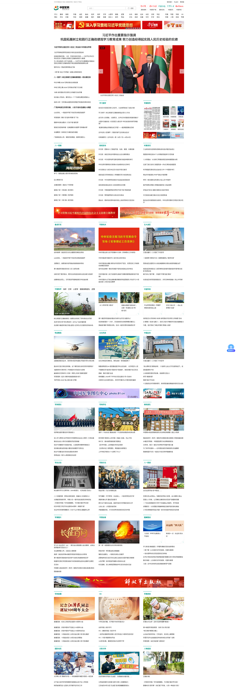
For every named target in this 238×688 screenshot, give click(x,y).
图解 (98, 17)
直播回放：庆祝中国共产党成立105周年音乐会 (69, 631)
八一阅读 (147, 462)
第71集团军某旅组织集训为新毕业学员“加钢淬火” (115, 318)
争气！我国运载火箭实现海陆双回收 (66, 173)
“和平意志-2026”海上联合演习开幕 (65, 380)
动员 (147, 14)
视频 (80, 17)
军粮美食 (147, 594)
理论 (55, 17)
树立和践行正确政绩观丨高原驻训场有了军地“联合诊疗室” (73, 318)
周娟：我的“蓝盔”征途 (106, 373)
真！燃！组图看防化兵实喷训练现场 (110, 545)
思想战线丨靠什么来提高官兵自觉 (65, 455)
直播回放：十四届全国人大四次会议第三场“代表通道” (71, 641)
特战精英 (58, 333)
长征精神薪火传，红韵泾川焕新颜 (65, 551)
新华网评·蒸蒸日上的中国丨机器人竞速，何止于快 (115, 438)
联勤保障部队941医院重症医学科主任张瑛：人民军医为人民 (118, 366)
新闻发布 (102, 145)
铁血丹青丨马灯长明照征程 (107, 490)
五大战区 (147, 224)
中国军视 (178, 10)
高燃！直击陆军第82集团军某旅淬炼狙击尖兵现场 (70, 554)
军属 (166, 14)
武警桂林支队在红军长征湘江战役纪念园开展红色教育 (116, 558)
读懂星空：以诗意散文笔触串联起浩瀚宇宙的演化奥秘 (161, 506)
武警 (122, 14)
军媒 (177, 14)
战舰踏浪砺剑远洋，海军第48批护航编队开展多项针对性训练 (74, 361)
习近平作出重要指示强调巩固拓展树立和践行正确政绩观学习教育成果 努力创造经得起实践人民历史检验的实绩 (119, 37)
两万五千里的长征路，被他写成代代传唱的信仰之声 (116, 503)
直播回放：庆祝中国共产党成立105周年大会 (68, 627)
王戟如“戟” (146, 676)
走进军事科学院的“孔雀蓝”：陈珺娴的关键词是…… (115, 676)
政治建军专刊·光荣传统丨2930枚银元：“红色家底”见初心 (72, 490)
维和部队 (147, 404)
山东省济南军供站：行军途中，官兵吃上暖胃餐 (158, 634)
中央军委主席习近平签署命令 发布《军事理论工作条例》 (117, 252)
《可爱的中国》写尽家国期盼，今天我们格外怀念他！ (72, 503)
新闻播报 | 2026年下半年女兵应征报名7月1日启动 (115, 376)
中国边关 (147, 333)
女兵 (130, 14)
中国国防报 (162, 6)
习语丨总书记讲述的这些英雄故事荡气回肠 (157, 564)
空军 (104, 14)
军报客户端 (153, 10)
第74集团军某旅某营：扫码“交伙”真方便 (156, 627)
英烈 (116, 17)
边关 (141, 14)
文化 (130, 17)
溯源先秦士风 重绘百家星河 (108, 499)
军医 (171, 14)
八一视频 (58, 145)
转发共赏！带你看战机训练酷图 (109, 551)
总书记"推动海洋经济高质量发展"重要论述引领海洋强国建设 (163, 557)
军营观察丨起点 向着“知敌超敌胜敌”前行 (67, 376)
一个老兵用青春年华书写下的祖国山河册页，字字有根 (161, 503)
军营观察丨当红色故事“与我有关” (154, 641)
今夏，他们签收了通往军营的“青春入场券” (157, 325)
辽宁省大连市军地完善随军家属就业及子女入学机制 (71, 682)
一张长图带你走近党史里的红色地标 (155, 553)
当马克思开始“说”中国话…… (152, 490)
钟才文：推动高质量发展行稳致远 (110, 441)
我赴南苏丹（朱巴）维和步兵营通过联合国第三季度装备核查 (163, 438)
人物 (171, 17)
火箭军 (110, 14)
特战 (122, 17)
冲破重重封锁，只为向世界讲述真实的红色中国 (114, 510)
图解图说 (147, 517)
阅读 (136, 17)
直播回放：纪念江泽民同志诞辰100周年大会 (68, 622)
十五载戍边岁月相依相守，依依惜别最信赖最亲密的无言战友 (163, 383)
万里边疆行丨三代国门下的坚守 (153, 252)
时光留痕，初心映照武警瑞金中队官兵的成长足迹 (115, 564)
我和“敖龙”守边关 (149, 380)
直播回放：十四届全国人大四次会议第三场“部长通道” (71, 634)
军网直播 (58, 594)
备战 (86, 14)
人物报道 (147, 648)
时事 (66, 17)
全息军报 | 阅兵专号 (105, 627)
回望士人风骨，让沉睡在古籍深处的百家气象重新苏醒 (161, 499)
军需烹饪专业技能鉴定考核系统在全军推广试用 (158, 638)
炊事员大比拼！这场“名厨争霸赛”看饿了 (156, 622)
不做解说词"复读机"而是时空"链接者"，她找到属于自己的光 (118, 370)
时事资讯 (147, 145)
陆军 (92, 14)
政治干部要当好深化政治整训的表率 (66, 452)
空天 (147, 17)
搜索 (132, 8)
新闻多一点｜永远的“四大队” (174, 534)
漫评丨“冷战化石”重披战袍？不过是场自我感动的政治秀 (117, 432)
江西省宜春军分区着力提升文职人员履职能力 (113, 682)
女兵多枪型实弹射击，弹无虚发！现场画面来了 (114, 361)
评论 (61, 17)
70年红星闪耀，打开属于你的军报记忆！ (112, 622)
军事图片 (58, 517)
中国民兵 (170, 10)
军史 (158, 14)
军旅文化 (102, 462)
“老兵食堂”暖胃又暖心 (150, 631)
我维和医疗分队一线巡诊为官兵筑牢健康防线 (158, 452)
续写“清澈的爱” (148, 376)
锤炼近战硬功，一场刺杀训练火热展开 (111, 554)
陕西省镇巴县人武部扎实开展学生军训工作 (68, 685)
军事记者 (171, 6)
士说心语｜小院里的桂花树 (107, 506)
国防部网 (143, 10)
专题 (182, 17)
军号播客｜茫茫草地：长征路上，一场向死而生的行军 (116, 496)
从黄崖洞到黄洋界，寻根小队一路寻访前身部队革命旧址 (72, 499)
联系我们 (169, 2)
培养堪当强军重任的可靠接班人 (64, 432)
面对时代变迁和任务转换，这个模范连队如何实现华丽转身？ (74, 366)
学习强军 (102, 103)
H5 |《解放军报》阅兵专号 (107, 631)
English (176, 2)
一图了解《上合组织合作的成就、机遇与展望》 (158, 550)
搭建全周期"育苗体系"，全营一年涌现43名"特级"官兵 (129, 308)
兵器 (141, 17)
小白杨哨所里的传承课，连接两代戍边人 (156, 373)
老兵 (158, 17)
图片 (92, 17)
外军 (152, 17)
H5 (182, 14)
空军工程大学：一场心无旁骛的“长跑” (174, 306)
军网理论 (58, 404)
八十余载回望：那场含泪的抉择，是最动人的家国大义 (72, 496)
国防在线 (161, 10)
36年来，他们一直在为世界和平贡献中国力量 (158, 445)
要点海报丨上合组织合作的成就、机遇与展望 (158, 560)
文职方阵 (102, 648)
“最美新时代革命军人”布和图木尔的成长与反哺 (69, 370)
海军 (98, 14)
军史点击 (58, 462)
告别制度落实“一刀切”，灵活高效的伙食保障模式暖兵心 (117, 322)
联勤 (116, 14)
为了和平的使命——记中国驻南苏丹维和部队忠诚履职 (161, 448)
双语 (177, 17)
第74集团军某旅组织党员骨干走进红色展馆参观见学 (71, 558)
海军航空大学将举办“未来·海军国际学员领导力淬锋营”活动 (162, 318)
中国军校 (147, 289)
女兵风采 (102, 333)
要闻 (61, 14)
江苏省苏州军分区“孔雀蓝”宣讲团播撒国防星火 (114, 685)
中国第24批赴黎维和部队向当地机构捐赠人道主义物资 (161, 432)
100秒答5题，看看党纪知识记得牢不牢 (111, 641)
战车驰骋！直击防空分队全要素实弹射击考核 (69, 252)
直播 (86, 17)
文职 (152, 14)
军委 (74, 14)
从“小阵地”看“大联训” (106, 305)
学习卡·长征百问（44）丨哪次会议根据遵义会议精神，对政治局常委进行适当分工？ (74, 546)
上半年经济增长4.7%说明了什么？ (110, 452)
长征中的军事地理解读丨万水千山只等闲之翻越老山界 (72, 510)
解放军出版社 (180, 6)
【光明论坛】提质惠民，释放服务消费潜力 (113, 448)
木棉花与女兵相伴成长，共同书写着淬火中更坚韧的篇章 (117, 380)
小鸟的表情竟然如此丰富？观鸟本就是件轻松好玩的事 (161, 510)
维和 (136, 14)
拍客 (104, 17)
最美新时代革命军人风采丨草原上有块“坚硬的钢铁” (71, 373)
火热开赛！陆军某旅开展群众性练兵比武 (112, 561)
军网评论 (102, 404)
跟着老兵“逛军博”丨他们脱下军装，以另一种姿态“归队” (161, 685)
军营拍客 (102, 517)
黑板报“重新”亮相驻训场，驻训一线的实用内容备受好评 (117, 325)
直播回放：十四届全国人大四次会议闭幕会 (68, 638)
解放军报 (144, 6)
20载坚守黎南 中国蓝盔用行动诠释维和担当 (158, 441)
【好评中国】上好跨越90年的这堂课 (111, 445)
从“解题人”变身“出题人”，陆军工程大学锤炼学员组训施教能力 (163, 322)
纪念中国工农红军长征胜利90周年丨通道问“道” (69, 506)
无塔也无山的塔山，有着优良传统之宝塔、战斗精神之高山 (162, 496)
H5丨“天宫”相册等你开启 (107, 638)
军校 (74, 17)
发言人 (110, 17)
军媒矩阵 (147, 103)
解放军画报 (153, 6)
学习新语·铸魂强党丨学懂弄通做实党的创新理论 (159, 546)
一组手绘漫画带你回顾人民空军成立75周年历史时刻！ (116, 634)
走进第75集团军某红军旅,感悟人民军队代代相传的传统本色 (73, 325)
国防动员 (58, 648)
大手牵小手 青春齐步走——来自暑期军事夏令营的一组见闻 (73, 676)
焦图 (66, 14)
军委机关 (102, 224)
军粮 (166, 17)
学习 (55, 14)
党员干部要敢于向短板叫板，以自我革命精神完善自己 (72, 445)
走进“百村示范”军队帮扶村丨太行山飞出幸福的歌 (70, 322)
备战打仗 (58, 224)
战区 (80, 14)
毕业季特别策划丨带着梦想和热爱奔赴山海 (152, 306)
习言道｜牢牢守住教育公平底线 (152, 534)
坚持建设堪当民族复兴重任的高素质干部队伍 (69, 448)
